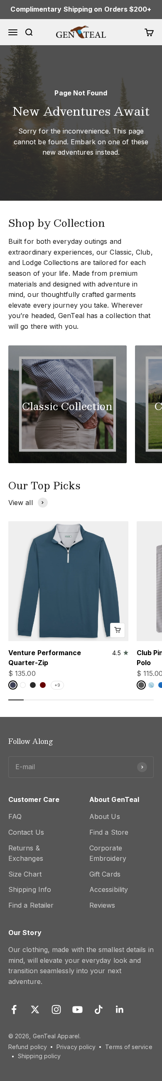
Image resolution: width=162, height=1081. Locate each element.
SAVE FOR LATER (81, 575)
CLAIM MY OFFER (81, 562)
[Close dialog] (154, 497)
